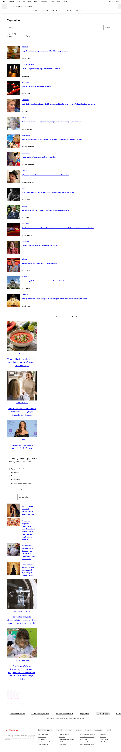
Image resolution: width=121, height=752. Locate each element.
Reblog (58, 1)
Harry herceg (58, 10)
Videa (29, 1)
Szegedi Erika (26, 82)
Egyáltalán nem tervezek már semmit (21, 483)
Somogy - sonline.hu (84, 741)
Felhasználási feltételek (64, 714)
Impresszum (84, 714)
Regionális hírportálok (45, 730)
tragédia (25, 277)
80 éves (24, 117)
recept (22, 353)
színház (24, 206)
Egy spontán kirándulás (17, 469)
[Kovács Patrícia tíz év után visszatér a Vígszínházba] (13, 265)
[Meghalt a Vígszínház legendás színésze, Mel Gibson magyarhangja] (13, 52)
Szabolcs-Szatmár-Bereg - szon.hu (87, 744)
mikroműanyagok (22, 611)
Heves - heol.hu (62, 744)
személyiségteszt (82, 10)
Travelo (35, 1)
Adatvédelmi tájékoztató (40, 714)
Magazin (78, 730)
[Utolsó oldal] (76, 317)
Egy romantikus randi (17, 476)
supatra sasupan (22, 660)
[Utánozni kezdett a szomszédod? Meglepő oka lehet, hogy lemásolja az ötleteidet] (22, 385)
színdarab (25, 223)
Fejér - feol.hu (62, 737)
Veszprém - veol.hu (104, 739)
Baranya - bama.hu (42, 737)
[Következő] (73, 317)
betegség (25, 47)
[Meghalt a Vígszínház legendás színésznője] (13, 88)
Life (19, 1)
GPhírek (52, 1)
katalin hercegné (40, 10)
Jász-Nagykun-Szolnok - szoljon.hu (87, 734)
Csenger (25, 170)
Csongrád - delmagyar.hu (43, 744)
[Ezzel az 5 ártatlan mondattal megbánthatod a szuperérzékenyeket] (13, 510)
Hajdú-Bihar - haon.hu (64, 741)
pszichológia (22, 403)
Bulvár (88, 730)
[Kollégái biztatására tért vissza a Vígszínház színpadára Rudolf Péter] (13, 212)
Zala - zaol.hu (103, 741)
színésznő (25, 241)
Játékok (65, 1)
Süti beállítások (103, 714)
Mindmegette (11, 1)
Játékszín (25, 100)
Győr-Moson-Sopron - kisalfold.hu (66, 739)
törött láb (26, 135)
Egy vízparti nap (15, 479)
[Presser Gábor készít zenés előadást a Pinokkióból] (13, 159)
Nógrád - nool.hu (83, 739)
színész (24, 188)
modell (22, 439)
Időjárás (28, 6)
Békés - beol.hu (41, 739)
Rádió (108, 730)
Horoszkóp (17, 6)
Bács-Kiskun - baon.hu (43, 734)
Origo (4, 1)
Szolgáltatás (98, 730)
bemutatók (25, 153)
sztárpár (25, 294)
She (24, 1)
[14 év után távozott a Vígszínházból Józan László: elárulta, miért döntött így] (13, 194)
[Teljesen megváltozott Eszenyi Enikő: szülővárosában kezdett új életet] (13, 176)
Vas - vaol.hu (103, 737)
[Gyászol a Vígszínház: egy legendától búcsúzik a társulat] (13, 70)
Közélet (59, 730)
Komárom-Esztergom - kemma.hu (87, 737)
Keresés (107, 27)
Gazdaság (68, 730)
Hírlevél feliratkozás (17, 714)
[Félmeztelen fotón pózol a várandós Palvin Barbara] (22, 428)
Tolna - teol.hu (103, 734)
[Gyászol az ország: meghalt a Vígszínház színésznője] (13, 247)
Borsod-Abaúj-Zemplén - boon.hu (45, 741)
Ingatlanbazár (44, 1)
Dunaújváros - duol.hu (64, 734)
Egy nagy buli (15, 472)
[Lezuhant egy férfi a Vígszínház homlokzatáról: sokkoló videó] (13, 282)
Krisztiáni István (28, 64)
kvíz (69, 10)
